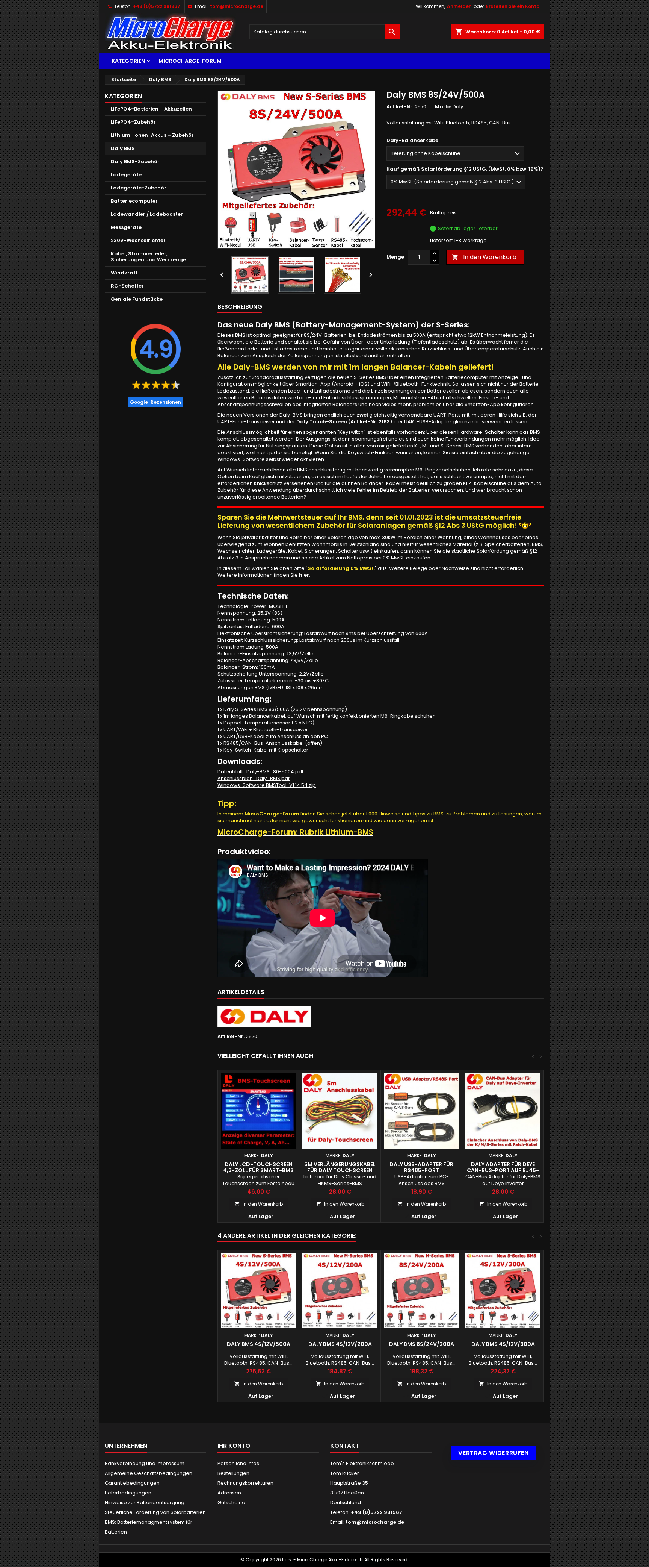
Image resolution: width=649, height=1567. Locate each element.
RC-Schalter (127, 285)
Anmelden (459, 6)
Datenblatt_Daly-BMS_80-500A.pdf (260, 771)
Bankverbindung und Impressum (144, 1463)
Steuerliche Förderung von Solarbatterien (155, 1512)
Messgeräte (126, 227)
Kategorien (128, 61)
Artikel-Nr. (400, 106)
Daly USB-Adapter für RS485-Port (421, 1167)
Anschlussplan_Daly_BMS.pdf (253, 778)
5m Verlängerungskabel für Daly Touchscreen (340, 1167)
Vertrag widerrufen (493, 1453)
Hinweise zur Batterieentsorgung (144, 1502)
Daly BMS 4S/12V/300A (503, 1344)
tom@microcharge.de (236, 6)
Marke (443, 106)
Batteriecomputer (134, 201)
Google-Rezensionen (155, 402)
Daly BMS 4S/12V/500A (258, 1344)
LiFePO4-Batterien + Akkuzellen (151, 108)
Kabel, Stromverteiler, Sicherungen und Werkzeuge (148, 256)
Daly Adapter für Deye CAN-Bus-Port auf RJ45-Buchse (503, 1170)
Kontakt (344, 1445)
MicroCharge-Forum (190, 61)
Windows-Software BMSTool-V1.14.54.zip (266, 785)
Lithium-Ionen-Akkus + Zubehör (152, 135)
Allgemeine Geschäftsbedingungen (148, 1473)
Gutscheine (231, 1502)
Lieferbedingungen (128, 1492)
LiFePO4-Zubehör (133, 122)
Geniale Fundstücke (137, 299)
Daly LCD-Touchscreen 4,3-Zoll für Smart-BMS (258, 1167)
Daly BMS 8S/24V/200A (421, 1344)
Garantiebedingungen (132, 1483)
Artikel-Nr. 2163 (370, 421)
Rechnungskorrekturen (245, 1483)
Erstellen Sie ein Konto (512, 6)
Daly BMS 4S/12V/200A (340, 1344)
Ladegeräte (126, 174)
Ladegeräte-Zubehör (138, 187)
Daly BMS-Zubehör (135, 161)
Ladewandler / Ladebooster (147, 214)
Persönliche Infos (238, 1463)
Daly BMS (123, 148)
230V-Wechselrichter (138, 240)
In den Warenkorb (484, 257)
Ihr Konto (233, 1445)
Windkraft (124, 272)
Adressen (229, 1492)
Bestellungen (233, 1473)
